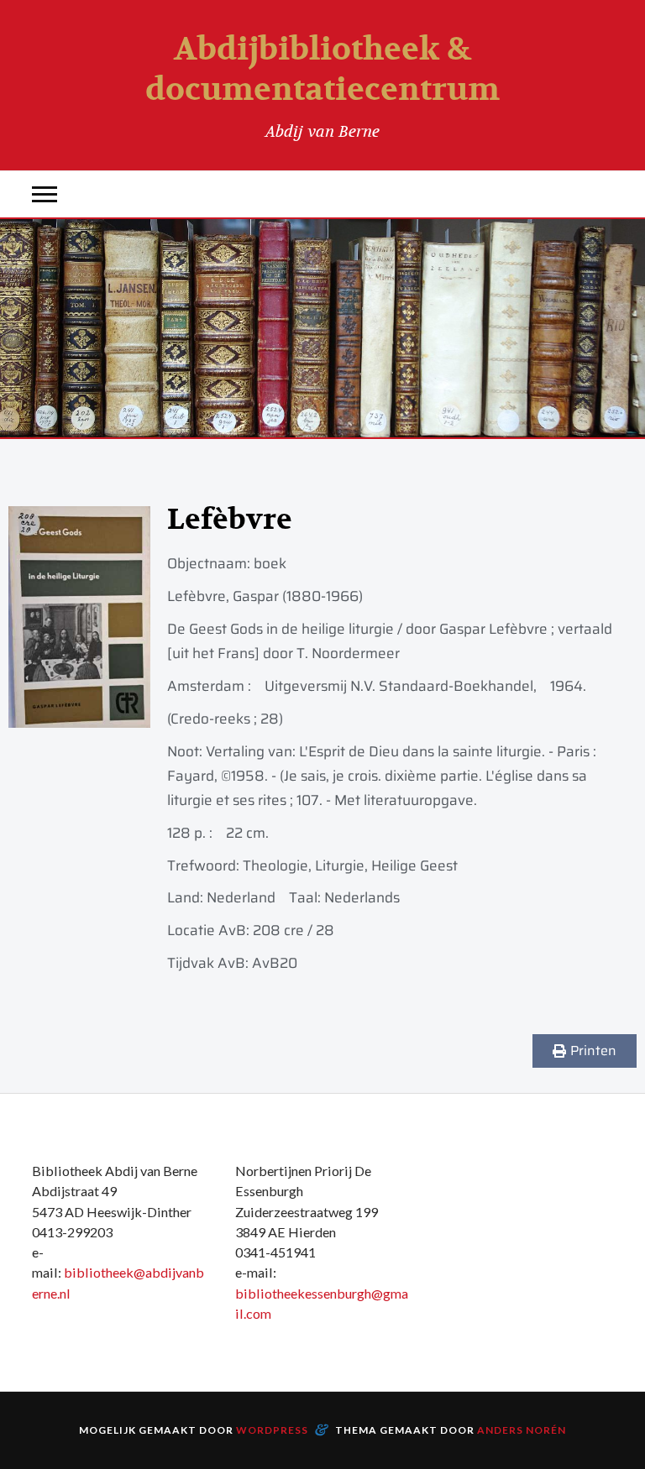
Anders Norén (521, 1430)
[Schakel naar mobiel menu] (44, 194)
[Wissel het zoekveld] (600, 194)
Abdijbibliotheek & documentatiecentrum (322, 69)
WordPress (272, 1430)
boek (270, 563)
